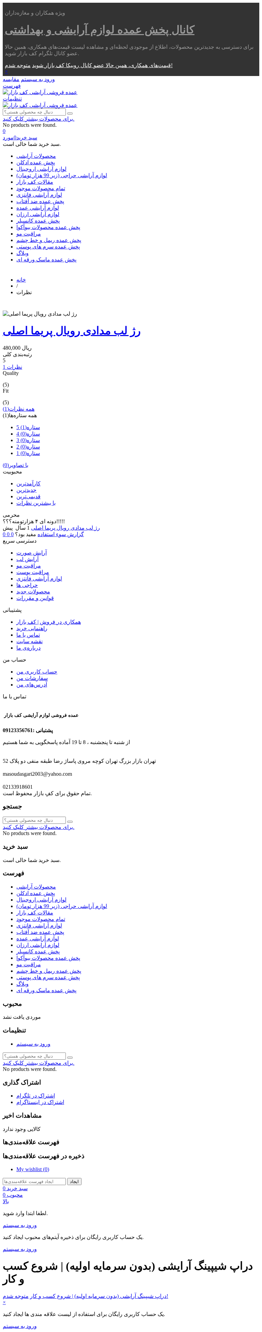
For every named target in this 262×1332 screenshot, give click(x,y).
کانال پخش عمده (99, 30)
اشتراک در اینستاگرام (40, 1102)
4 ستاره (28, 434)
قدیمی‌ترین (28, 496)
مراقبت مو (28, 234)
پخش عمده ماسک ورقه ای (46, 259)
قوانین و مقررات (35, 598)
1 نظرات (12, 367)
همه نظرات (18, 409)
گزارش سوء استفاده (61, 534)
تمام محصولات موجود (40, 188)
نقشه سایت (29, 641)
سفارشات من (32, 678)
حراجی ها (27, 585)
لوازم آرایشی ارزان (37, 214)
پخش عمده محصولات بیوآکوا (48, 227)
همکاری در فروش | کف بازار (48, 622)
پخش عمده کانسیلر (38, 221)
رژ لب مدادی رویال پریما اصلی (72, 330)
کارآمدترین (28, 483)
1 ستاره (28, 453)
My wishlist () (32, 1169)
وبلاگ (22, 253)
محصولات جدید (33, 591)
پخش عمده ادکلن (35, 162)
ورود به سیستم (33, 1044)
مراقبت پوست (32, 572)
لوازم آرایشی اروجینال (41, 169)
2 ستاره (28, 447)
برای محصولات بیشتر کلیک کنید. (38, 119)
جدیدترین (26, 490)
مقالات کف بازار (34, 182)
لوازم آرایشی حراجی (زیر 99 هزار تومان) (61, 175)
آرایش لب (27, 559)
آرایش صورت (31, 553)
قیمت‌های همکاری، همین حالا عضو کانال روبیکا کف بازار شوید (101, 65)
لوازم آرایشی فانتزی (39, 195)
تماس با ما (28, 635)
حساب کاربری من (36, 672)
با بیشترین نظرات (36, 503)
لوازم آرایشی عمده (37, 208)
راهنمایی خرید (31, 628)
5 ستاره (28, 427)
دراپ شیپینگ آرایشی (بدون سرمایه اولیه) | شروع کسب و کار (98, 1296)
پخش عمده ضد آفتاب (40, 201)
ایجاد (74, 1181)
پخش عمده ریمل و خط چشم (48, 240)
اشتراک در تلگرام (35, 1096)
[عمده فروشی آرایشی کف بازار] (40, 92)
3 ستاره (28, 440)
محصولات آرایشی (36, 156)
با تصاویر (15, 465)
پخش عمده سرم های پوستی (48, 246)
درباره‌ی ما (28, 648)
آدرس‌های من (31, 684)
